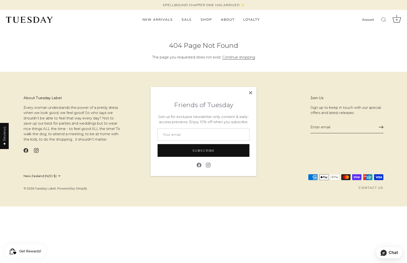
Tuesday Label (45, 188)
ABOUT (228, 19)
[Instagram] (208, 164)
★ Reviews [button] (4, 136)
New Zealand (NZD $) (40, 176)
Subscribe (203, 150)
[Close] (250, 93)
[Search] (384, 20)
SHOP (206, 19)
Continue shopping (238, 57)
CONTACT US (370, 188)
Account (368, 19)
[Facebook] (199, 164)
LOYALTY (251, 19)
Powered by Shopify (72, 188)
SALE (187, 19)
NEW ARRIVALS (157, 19)
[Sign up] (381, 127)
